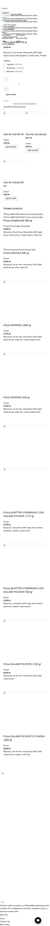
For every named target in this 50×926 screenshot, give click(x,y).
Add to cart (11, 95)
